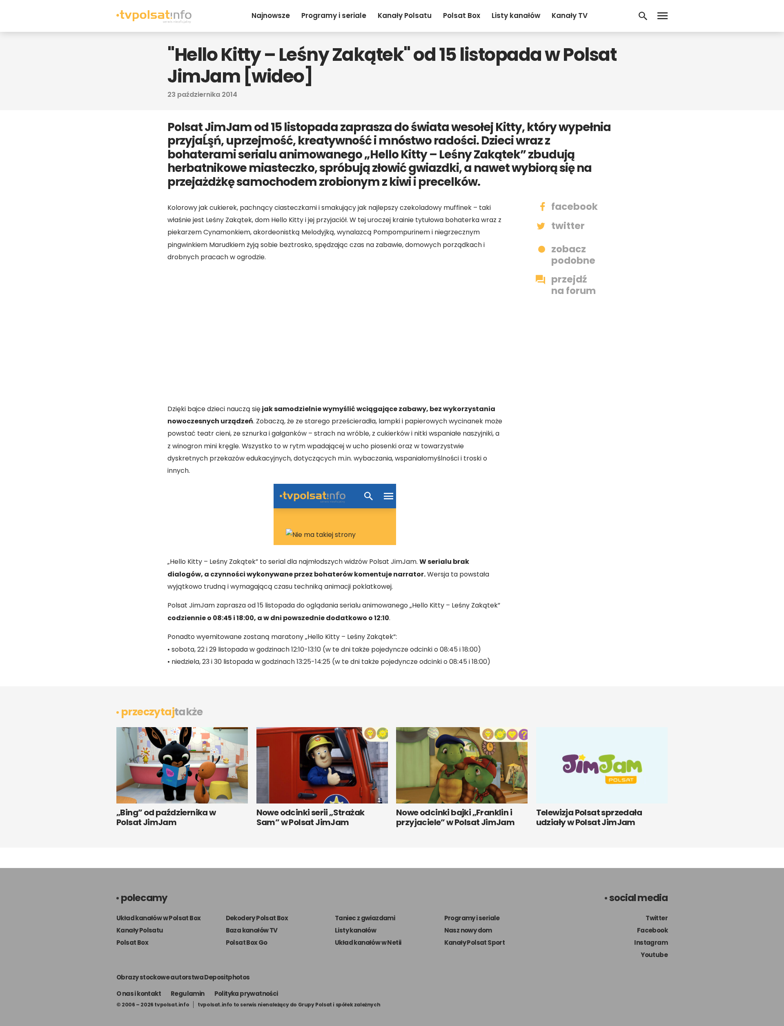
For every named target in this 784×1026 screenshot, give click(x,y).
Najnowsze (271, 15)
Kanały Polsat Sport (474, 942)
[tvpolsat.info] (154, 21)
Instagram (651, 942)
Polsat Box (461, 15)
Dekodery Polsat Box (257, 918)
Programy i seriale (333, 15)
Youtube (654, 954)
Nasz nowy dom (468, 930)
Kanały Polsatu (405, 15)
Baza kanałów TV (252, 930)
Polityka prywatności (246, 993)
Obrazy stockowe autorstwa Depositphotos (183, 977)
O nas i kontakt (138, 993)
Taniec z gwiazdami (365, 918)
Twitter (657, 918)
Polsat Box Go (246, 942)
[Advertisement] (334, 333)
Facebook (652, 930)
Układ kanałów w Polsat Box (158, 918)
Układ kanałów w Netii (368, 942)
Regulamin (188, 993)
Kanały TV (570, 15)
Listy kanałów (516, 15)
